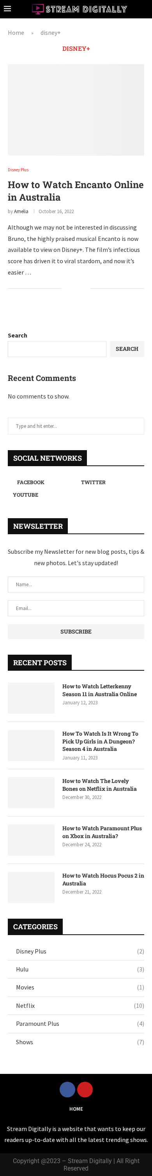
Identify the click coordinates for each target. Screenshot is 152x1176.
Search (17, 335)
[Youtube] (85, 1089)
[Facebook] (67, 1089)
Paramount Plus (80, 1023)
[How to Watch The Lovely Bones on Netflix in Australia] (31, 792)
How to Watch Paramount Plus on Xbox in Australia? (102, 832)
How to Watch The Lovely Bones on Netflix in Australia (99, 784)
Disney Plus (80, 951)
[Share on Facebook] (73, 288)
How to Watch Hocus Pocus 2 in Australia (103, 879)
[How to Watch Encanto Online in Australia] (76, 109)
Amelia (21, 211)
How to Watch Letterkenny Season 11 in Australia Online (99, 690)
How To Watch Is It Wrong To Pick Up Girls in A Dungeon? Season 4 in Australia (100, 741)
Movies (80, 987)
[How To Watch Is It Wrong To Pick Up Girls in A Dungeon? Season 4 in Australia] (31, 745)
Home (16, 32)
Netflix (80, 1005)
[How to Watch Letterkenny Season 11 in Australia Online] (31, 698)
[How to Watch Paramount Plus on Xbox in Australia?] (31, 840)
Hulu (80, 969)
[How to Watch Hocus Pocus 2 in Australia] (31, 887)
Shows (80, 1042)
